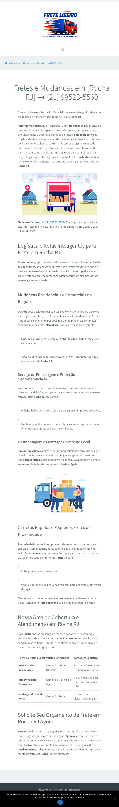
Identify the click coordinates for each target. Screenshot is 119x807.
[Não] (115, 798)
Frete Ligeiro (42, 789)
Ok (60, 802)
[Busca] (60, 46)
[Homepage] (59, 24)
